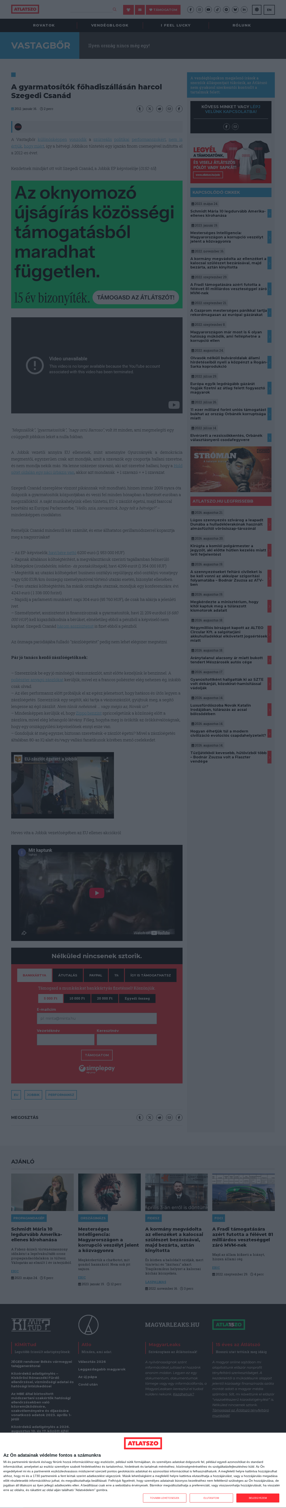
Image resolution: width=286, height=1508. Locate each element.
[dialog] (143, 1470)
